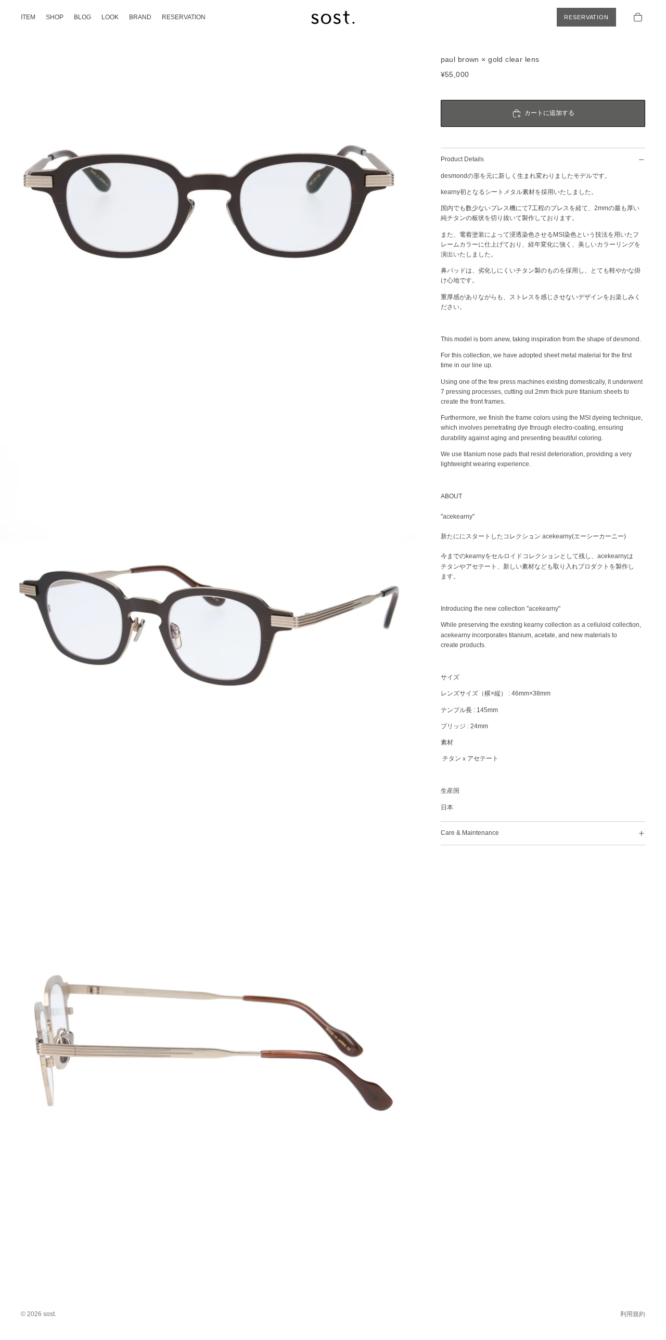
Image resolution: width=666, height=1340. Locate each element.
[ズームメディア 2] (210, 630)
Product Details (462, 159)
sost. (49, 1314)
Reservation (586, 17)
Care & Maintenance (470, 832)
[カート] (637, 17)
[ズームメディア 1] (210, 210)
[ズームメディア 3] (210, 1049)
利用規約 (632, 1314)
